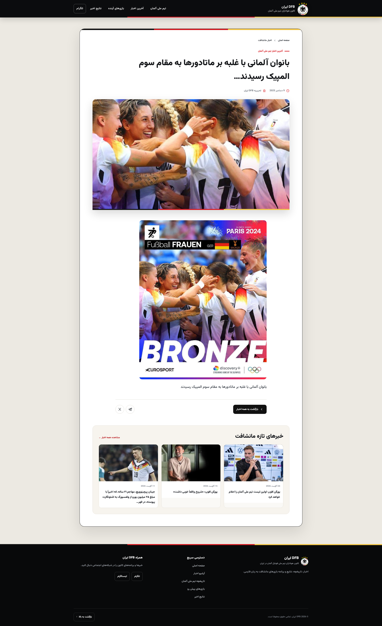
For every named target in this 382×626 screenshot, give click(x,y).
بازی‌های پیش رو (196, 589)
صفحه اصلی (283, 40)
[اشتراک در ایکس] (119, 409)
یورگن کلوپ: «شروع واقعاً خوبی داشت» (195, 492)
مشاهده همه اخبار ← (109, 437)
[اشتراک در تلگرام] (130, 409)
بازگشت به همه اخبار (247, 409)
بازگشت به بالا (84, 617)
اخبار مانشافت (265, 40)
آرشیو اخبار (199, 574)
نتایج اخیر (95, 8)
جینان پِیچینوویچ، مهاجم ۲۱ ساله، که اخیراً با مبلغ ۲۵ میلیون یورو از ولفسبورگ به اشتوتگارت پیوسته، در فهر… (128, 497)
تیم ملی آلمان (158, 8)
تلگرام (79, 8)
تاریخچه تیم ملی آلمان (193, 581)
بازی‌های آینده (116, 8)
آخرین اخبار (137, 8)
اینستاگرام (122, 576)
